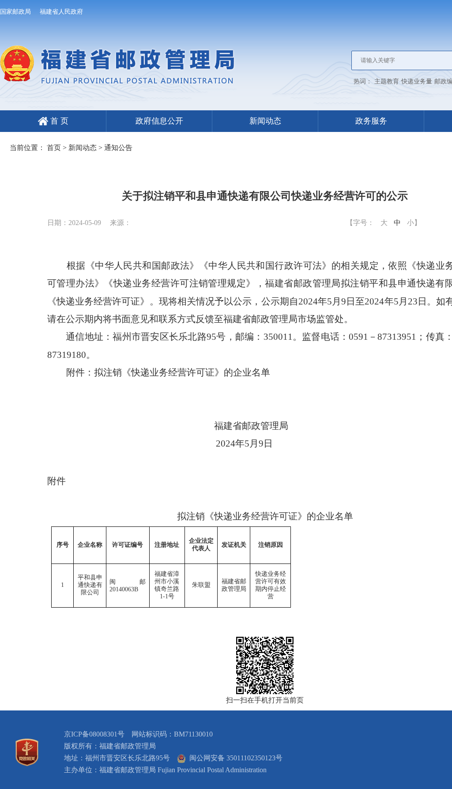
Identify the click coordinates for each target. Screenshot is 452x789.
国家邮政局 (15, 11)
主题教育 (386, 81)
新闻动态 (265, 120)
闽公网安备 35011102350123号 (234, 758)
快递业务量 (416, 81)
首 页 (58, 120)
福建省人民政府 (61, 11)
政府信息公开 (159, 120)
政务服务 (371, 120)
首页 (54, 147)
